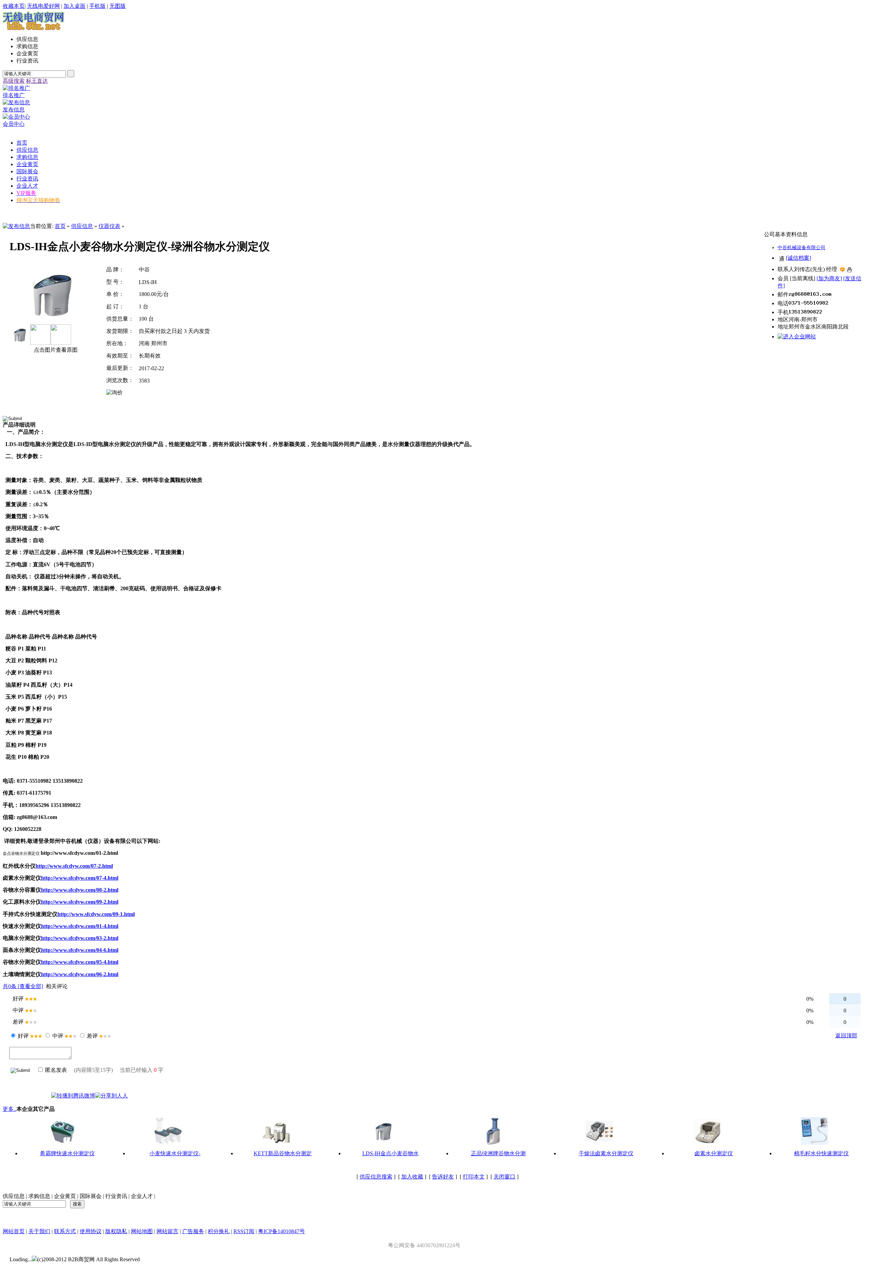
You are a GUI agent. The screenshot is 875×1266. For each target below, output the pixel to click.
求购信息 (39, 1196)
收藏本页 (14, 6)
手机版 (97, 6)
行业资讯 (116, 1196)
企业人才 (142, 1196)
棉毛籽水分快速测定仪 (821, 1153)
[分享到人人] (111, 1096)
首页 (60, 226)
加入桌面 (74, 6)
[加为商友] (829, 278)
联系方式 (65, 1231)
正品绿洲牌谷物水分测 (498, 1153)
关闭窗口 (504, 1177)
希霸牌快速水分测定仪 (67, 1153)
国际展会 (91, 1196)
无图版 (117, 6)
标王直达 (37, 81)
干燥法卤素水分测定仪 (606, 1153)
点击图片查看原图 (55, 350)
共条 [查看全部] (23, 986)
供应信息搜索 (376, 1177)
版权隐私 (116, 1231)
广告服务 (193, 1231)
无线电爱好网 (43, 6)
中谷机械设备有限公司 (801, 247)
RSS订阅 (243, 1231)
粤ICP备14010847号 (281, 1231)
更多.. (9, 1109)
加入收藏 (412, 1177)
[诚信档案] (798, 258)
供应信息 (82, 226)
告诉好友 (443, 1177)
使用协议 (91, 1231)
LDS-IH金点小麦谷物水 (390, 1153)
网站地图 (142, 1231)
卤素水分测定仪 (714, 1153)
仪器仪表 (109, 226)
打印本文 (474, 1177)
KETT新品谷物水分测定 (283, 1153)
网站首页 (14, 1231)
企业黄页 (65, 1196)
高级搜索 (14, 81)
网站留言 (167, 1231)
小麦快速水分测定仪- (174, 1153)
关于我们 (39, 1231)
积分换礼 (219, 1231)
